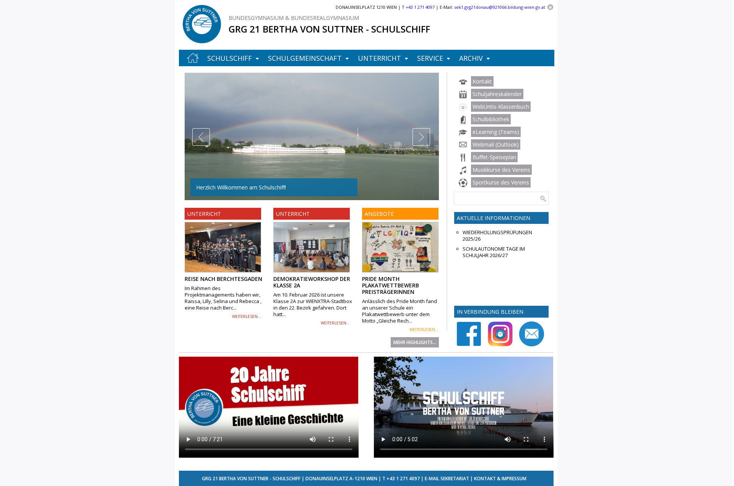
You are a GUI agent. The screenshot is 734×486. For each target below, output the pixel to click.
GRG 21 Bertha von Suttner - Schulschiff (329, 29)
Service (430, 58)
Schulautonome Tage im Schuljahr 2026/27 (494, 252)
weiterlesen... (246, 316)
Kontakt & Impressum (500, 478)
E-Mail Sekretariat (447, 478)
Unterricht (379, 58)
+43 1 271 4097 (403, 478)
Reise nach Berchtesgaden (223, 278)
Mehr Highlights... (414, 342)
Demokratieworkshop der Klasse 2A (311, 282)
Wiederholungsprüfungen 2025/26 (497, 235)
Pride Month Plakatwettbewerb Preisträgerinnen (390, 285)
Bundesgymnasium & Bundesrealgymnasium (294, 17)
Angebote (379, 213)
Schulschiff (229, 58)
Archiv (471, 58)
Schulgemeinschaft (305, 58)
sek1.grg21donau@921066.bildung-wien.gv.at (499, 7)
